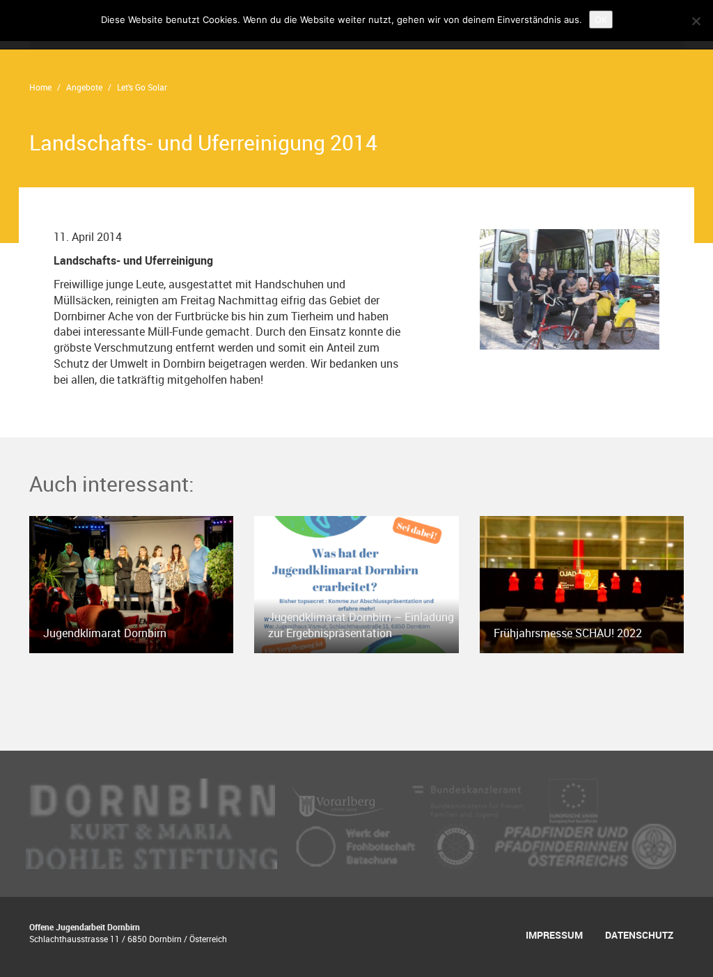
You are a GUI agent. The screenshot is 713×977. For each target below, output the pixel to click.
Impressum (554, 934)
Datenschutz (639, 934)
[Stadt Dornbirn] (152, 799)
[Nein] (696, 21)
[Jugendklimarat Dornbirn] (131, 583)
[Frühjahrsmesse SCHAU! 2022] (582, 583)
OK (601, 19)
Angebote (84, 87)
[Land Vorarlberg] (341, 799)
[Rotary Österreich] (457, 844)
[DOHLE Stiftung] (153, 844)
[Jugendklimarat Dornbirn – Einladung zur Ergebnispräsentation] (356, 583)
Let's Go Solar (142, 87)
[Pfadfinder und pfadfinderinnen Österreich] (585, 844)
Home (40, 87)
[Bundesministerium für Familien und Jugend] (469, 799)
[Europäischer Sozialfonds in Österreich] (574, 799)
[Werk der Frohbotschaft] (356, 844)
